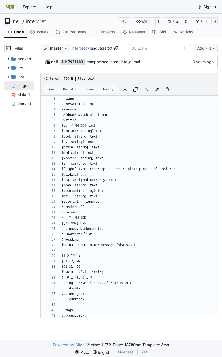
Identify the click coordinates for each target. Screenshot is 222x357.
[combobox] (159, 48)
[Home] (10, 7)
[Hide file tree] (8, 48)
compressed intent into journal (113, 61)
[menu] (82, 352)
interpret (36, 21)
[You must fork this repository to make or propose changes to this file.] (156, 89)
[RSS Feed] (124, 21)
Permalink (70, 89)
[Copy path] (116, 48)
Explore (29, 6)
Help (48, 6)
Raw (51, 89)
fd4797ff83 (72, 62)
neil (17, 21)
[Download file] (125, 89)
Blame (90, 89)
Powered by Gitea (68, 344)
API (144, 352)
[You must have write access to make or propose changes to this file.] (167, 89)
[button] (144, 21)
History (108, 89)
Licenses (125, 352)
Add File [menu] (204, 48)
